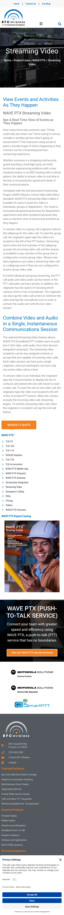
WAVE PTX (38, 60)
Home (16, 4)
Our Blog (46, 4)
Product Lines (22, 60)
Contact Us (31, 4)
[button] (41, 23)
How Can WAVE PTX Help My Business (32, 652)
